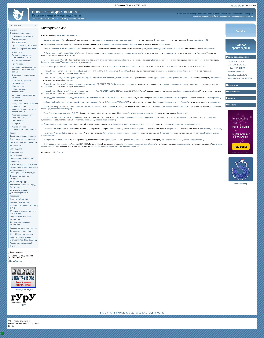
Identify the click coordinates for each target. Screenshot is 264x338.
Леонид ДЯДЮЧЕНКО (79, 144)
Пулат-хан (48, 133)
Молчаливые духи (52, 44)
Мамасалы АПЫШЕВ (70, 49)
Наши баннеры (233, 91)
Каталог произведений (241, 46)
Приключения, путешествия (24, 45)
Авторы (240, 30)
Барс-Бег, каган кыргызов (55, 113)
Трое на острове (51, 66)
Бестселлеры (18, 120)
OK (36, 26)
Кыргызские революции (22, 61)
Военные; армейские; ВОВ (24, 48)
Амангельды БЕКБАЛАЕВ (119, 71)
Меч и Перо (49, 60)
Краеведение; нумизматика (21, 158)
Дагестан (70, 56)
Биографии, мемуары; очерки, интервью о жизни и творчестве (115, 146)
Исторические (19, 42)
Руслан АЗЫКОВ (67, 44)
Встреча (47, 40)
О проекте (231, 105)
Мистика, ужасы (19, 86)
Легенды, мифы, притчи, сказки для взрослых (23, 116)
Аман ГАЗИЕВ (72, 113)
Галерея (13, 246)
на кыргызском (237, 5)
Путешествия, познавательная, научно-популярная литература (23, 166)
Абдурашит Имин (59, 40)
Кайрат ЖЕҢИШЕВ (236, 68)
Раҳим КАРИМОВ (236, 71)
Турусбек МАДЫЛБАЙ (238, 75)
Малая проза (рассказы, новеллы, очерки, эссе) (113, 40)
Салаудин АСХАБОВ (69, 53)
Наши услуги (232, 85)
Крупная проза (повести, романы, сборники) (119, 44)
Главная (13, 30)
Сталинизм (17, 52)
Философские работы (19, 202)
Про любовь (17, 64)
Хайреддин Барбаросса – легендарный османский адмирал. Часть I (74, 98)
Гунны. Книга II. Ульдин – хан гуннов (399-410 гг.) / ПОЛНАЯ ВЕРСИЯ (75, 77)
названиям (72, 35)
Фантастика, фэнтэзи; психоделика (21, 81)
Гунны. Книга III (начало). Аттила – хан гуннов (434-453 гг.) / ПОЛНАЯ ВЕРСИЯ (79, 84)
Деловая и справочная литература (19, 223)
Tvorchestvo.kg (240, 183)
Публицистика (15, 155)
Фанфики (16, 124)
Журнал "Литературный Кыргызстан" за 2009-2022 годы (23, 238)
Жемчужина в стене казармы (57, 144)
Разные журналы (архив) (20, 243)
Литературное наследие (20, 231)
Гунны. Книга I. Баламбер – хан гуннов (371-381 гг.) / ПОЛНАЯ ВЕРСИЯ (76, 71)
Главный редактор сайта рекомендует (76, 62)
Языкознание (15, 146)
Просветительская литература (23, 228)
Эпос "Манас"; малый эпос (21, 234)
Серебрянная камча (53, 124)
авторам (61, 35)
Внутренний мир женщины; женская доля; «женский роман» (24, 69)
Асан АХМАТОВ (61, 60)
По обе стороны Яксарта (55, 117)
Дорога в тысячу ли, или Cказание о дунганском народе (69, 106)
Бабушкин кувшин (52, 53)
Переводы (14, 196)
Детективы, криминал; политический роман (22, 56)
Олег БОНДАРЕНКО (237, 65)
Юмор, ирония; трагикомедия (19, 90)
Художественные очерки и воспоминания (24, 110)
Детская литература (18, 181)
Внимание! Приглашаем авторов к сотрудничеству (132, 312)
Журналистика (16, 152)
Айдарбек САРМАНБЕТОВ (240, 78)
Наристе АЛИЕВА (236, 61)
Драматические (19, 39)
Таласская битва (51, 128)
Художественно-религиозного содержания (24, 128)
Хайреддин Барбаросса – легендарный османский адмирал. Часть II (75, 102)
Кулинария (14, 161)
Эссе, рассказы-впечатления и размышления (25, 105)
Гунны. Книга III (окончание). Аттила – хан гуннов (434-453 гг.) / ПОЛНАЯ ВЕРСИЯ (81, 91)
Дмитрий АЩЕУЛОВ (67, 67)
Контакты (230, 98)
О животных (17, 100)
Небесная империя (52, 49)
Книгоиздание (15, 149)
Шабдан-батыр (50, 139)
